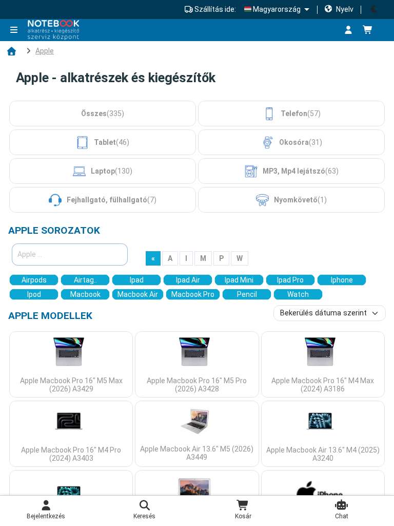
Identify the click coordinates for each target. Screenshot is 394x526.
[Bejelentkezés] (348, 30)
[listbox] (276, 9)
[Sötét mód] (374, 9)
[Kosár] (372, 30)
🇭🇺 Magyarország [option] (272, 9)
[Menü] (16, 30)
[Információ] (329, 30)
